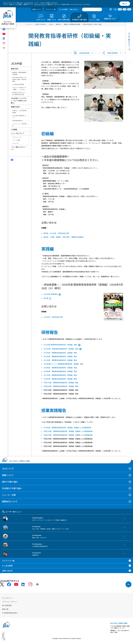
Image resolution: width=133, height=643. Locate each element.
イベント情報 (16, 140)
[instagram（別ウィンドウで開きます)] (4, 43)
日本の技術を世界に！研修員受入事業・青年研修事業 (19, 79)
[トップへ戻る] (128, 584)
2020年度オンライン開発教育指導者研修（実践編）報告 (63, 364)
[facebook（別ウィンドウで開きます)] (4, 29)
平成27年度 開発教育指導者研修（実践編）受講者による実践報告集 (68, 431)
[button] (83, 53)
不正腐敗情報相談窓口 (10, 613)
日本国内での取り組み (12, 488)
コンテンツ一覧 (51, 9)
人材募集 (14, 129)
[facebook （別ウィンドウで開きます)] (9, 584)
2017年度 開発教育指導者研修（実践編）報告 (60, 375)
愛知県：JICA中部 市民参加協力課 (56, 233)
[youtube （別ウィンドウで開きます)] (16, 584)
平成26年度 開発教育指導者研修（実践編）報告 (61, 386)
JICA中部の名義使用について (19, 116)
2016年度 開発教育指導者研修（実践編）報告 (60, 379)
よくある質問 (63, 9)
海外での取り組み (10, 481)
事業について (8, 475)
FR (124, 9)
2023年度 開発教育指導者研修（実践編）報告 (60, 353)
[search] (92, 9)
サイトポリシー (7, 598)
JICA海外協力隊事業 (18, 84)
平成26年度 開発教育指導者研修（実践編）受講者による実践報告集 (68, 435)
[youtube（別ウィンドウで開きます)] (4, 34)
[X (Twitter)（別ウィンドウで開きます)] (2, 584)
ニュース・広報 (9, 494)
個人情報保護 (6, 605)
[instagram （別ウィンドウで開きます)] (30, 584)
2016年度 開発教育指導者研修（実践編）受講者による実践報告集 (67, 427)
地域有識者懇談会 (17, 120)
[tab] (111, 9)
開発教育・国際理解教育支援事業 (19, 73)
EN (120, 9)
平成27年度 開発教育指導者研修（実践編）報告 (61, 382)
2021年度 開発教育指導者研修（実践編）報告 (60, 360)
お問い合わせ (73, 9)
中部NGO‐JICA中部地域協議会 (19, 111)
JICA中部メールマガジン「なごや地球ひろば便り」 (19, 100)
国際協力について (10, 501)
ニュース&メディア (17, 133)
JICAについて (8, 468)
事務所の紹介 (15, 107)
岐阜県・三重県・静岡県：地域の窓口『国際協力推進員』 (64, 237)
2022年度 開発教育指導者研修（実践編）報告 (60, 356)
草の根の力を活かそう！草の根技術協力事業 (19, 93)
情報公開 (5, 609)
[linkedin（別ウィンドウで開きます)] (4, 38)
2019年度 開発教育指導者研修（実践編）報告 (60, 367)
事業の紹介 (15, 68)
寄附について (36, 9)
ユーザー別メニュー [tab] (14, 511)
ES (129, 9)
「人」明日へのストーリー (19, 148)
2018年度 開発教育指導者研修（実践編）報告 (60, 371)
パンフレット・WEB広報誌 (19, 125)
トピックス (15, 143)
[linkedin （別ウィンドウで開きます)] (23, 584)
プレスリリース (16, 137)
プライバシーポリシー (40, 4)
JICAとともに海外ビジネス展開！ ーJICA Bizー (19, 88)
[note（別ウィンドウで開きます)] (4, 48)
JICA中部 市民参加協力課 (53, 317)
